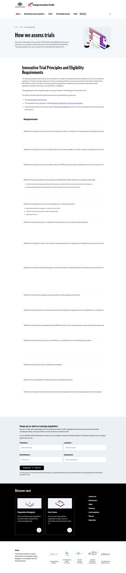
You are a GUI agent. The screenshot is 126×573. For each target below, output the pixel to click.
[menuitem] (18, 13)
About (18, 14)
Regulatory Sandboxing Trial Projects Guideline (67, 103)
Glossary (92, 508)
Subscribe (92, 520)
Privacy (91, 516)
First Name (23, 443)
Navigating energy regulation (34, 14)
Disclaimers (93, 500)
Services (83, 14)
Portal (70, 90)
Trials (50, 14)
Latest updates (94, 512)
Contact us (92, 496)
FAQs (75, 14)
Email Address (25, 455)
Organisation (68, 455)
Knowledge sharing (63, 14)
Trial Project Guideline (61, 107)
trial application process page (37, 100)
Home (16, 27)
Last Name (67, 443)
